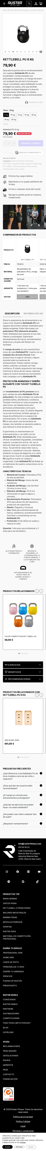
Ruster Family (10, 1004)
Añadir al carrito (30, 143)
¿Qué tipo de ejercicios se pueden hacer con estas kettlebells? (18, 806)
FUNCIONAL (29, 161)
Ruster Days (9, 931)
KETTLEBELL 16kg (22, 164)
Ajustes (30, 1147)
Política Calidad (23, 1121)
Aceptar (7, 1147)
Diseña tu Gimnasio (13, 971)
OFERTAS (7, 926)
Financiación (10, 1079)
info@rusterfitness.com (29, 843)
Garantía (8, 1065)
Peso (5, 110)
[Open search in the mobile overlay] (29, 3)
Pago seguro (9, 1051)
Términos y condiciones (23, 1131)
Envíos (6, 1060)
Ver (27, 296)
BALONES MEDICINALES (14, 912)
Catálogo (8, 1032)
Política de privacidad (23, 1116)
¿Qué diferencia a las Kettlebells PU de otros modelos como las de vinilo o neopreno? (20, 776)
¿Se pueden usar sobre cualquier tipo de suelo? (20, 815)
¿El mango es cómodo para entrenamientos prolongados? (16, 796)
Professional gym (12, 952)
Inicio (5, 10)
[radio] (6, 115)
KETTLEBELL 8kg (35, 164)
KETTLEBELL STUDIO (10, 166)
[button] (19, 653)
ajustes (23, 1142)
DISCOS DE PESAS (17, 161)
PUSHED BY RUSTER (12, 980)
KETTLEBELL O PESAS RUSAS (16, 908)
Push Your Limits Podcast (17, 1023)
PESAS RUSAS (32, 166)
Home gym (8, 957)
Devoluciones (10, 1055)
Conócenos (9, 999)
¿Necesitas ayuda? (35, 102)
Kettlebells (22, 166)
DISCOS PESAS (10, 903)
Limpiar (5, 124)
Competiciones (11, 1018)
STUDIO (38, 10)
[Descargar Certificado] (8, 1093)
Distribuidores (11, 1013)
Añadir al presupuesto (30, 152)
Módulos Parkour (12, 922)
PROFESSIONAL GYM (25, 10)
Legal (23, 1126)
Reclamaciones (11, 1046)
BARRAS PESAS (10, 917)
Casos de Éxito (11, 962)
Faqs (5, 1069)
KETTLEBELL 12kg (9, 164)
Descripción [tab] (12, 313)
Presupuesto (10, 985)
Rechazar (19, 1147)
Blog (5, 1027)
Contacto (8, 1074)
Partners (8, 1008)
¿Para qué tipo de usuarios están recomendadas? (17, 787)
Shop (12, 10)
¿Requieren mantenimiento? (15, 823)
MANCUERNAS (10, 898)
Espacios (7, 976)
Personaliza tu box (13, 966)
